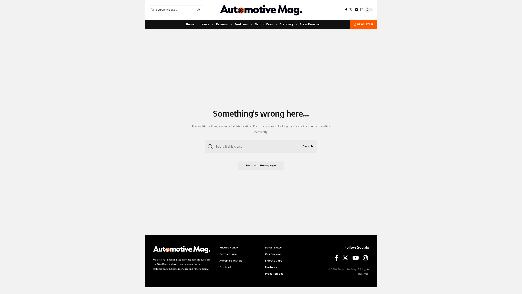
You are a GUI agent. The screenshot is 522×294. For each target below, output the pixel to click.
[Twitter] (351, 9)
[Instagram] (361, 9)
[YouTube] (356, 9)
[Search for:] (255, 146)
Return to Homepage (261, 165)
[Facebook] (346, 9)
